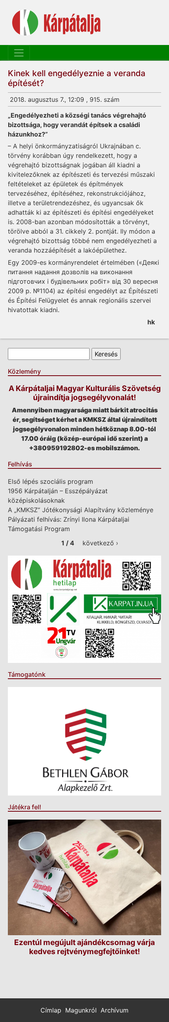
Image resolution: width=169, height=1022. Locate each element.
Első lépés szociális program (50, 481)
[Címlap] (56, 22)
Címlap (50, 1010)
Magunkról (81, 1010)
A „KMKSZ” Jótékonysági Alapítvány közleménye (80, 510)
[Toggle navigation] (19, 53)
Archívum (115, 1010)
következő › (100, 543)
